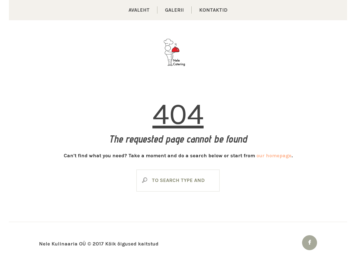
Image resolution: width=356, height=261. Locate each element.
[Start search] (142, 180)
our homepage (273, 156)
